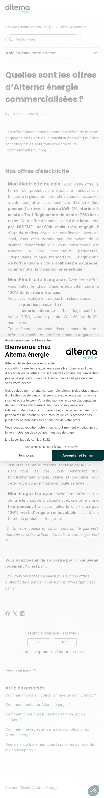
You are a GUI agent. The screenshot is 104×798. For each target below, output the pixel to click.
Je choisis (26, 455)
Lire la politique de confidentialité (27, 439)
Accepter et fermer (78, 455)
